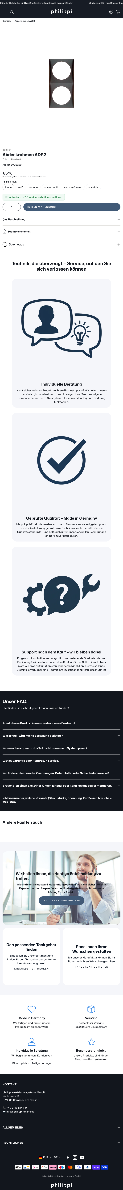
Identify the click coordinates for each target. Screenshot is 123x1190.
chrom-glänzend (73, 187)
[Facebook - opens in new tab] (68, 1157)
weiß (20, 187)
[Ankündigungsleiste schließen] (119, 2)
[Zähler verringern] (5, 207)
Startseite (7, 21)
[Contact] (61, 596)
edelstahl (93, 187)
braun (8, 187)
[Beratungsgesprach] (61, 328)
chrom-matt (51, 187)
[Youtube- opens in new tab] (82, 1157)
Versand (21, 177)
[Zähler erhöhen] (18, 207)
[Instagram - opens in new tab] (75, 1157)
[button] (5, 11)
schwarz (33, 187)
